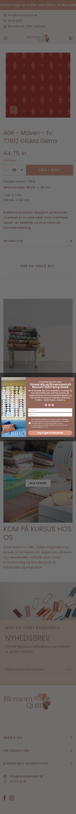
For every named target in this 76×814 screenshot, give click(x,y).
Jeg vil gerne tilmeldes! (50, 432)
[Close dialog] (72, 379)
